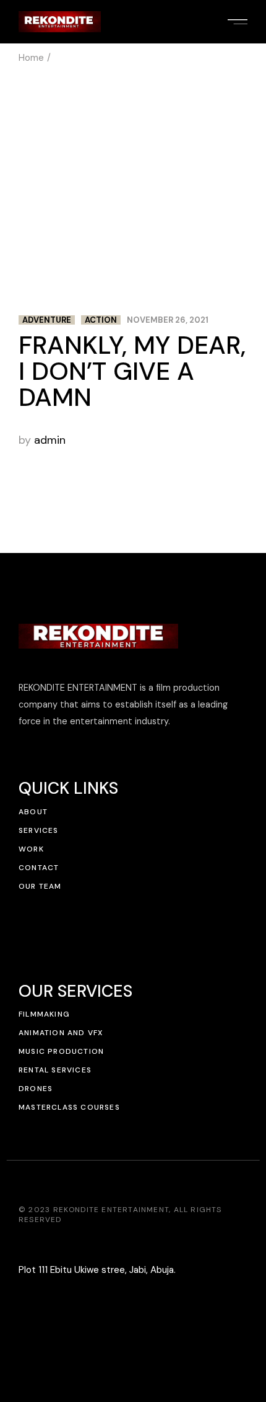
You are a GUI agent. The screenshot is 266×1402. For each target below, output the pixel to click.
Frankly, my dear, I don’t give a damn (132, 371)
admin (50, 440)
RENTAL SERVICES (55, 1070)
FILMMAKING (44, 1014)
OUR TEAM (40, 886)
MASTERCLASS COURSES (69, 1107)
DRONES (36, 1089)
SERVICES (39, 830)
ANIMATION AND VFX (61, 1033)
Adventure (46, 320)
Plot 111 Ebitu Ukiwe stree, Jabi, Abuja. (97, 1270)
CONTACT (39, 868)
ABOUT (33, 812)
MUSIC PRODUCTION (61, 1051)
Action (101, 320)
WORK (31, 849)
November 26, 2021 (167, 320)
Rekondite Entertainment (111, 1210)
